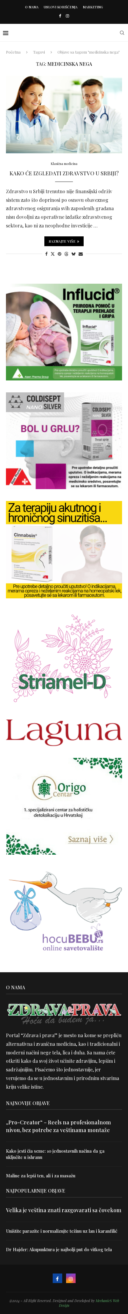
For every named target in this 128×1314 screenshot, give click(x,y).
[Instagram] (67, 15)
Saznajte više (62, 241)
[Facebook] (60, 15)
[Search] (122, 32)
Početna (13, 51)
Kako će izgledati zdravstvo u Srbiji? (64, 173)
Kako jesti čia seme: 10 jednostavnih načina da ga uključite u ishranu (55, 1154)
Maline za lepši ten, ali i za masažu (40, 1176)
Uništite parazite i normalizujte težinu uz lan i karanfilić (61, 1231)
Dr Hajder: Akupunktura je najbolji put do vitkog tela (59, 1249)
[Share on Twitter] (53, 254)
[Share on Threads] (66, 254)
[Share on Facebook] (46, 254)
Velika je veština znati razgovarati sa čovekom (63, 1210)
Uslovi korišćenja (60, 7)
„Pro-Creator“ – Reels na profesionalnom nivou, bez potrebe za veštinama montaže (58, 1126)
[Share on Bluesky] (73, 254)
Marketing (93, 7)
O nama (31, 7)
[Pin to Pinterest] (59, 254)
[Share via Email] (81, 254)
